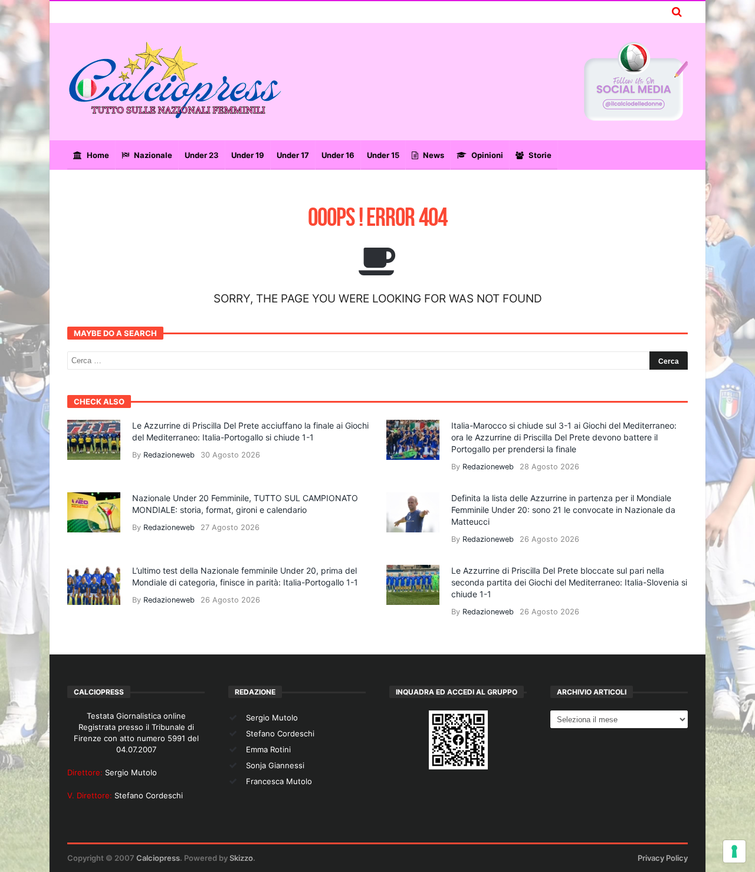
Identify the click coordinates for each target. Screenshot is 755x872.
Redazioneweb (169, 454)
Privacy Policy (663, 858)
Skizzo (241, 858)
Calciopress (158, 858)
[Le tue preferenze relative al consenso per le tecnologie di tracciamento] (734, 851)
